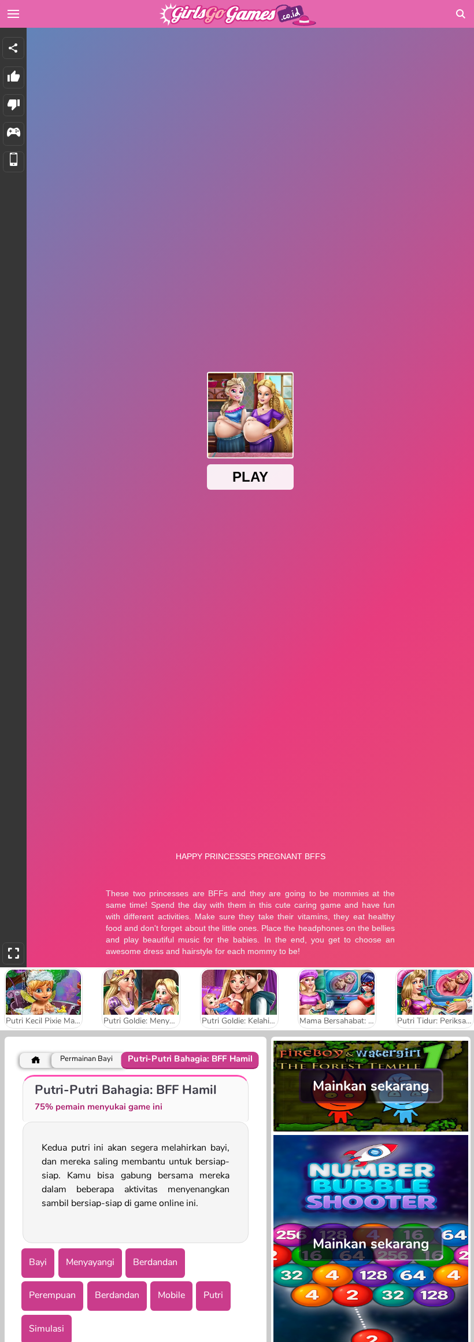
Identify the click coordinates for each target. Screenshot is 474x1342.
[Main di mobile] (13, 162)
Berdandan (155, 1262)
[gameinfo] (13, 134)
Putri (213, 1295)
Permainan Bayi (86, 1059)
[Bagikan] (13, 48)
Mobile (171, 1295)
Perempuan (52, 1295)
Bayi (38, 1262)
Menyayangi (90, 1262)
